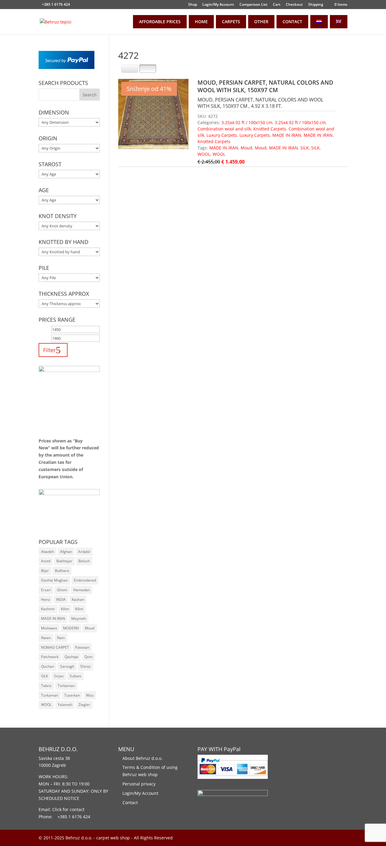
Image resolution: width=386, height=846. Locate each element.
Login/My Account (218, 5)
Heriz (45, 599)
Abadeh (47, 551)
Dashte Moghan (54, 580)
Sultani (75, 676)
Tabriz (46, 685)
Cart (276, 5)
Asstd (45, 560)
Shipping (315, 5)
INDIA (61, 599)
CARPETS (231, 21)
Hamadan (81, 589)
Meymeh (78, 618)
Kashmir (48, 608)
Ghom (62, 589)
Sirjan (59, 676)
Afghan (66, 551)
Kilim (65, 608)
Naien (46, 637)
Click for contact (68, 809)
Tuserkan (72, 695)
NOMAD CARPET (55, 647)
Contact (130, 802)
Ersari (46, 589)
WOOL (204, 154)
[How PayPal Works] (66, 67)
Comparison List (253, 5)
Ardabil (84, 551)
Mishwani (49, 628)
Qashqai (71, 656)
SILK (304, 148)
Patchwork (50, 656)
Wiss (90, 695)
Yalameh (65, 704)
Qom (88, 656)
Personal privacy (139, 784)
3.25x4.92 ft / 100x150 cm (246, 122)
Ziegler (84, 704)
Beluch (84, 560)
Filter (49, 350)
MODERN (71, 628)
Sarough (67, 666)
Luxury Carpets (222, 135)
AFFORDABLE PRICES (160, 21)
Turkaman (49, 695)
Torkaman (66, 685)
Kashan (78, 599)
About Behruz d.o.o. (142, 758)
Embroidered (85, 580)
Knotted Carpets (269, 129)
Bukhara (62, 570)
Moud (246, 148)
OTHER (261, 21)
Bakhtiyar (64, 560)
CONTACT (292, 21)
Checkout (294, 5)
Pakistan (82, 647)
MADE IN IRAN (286, 135)
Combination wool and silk (224, 129)
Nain (61, 637)
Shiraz (85, 666)
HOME (201, 21)
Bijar (45, 570)
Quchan (47, 666)
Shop (192, 5)
